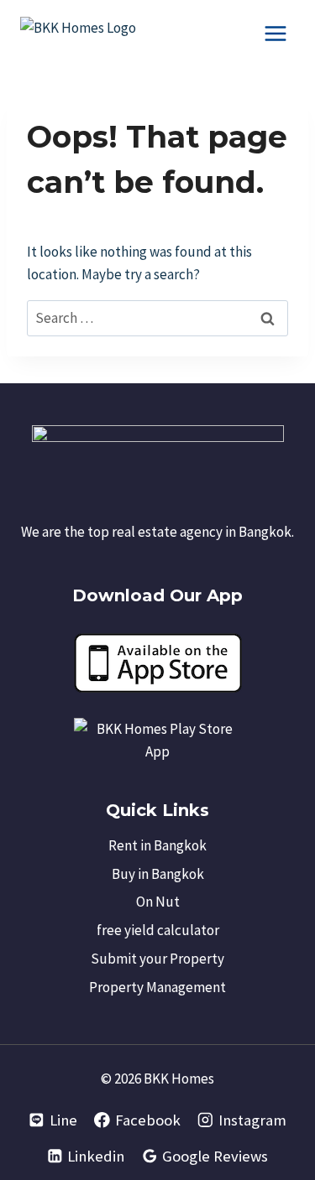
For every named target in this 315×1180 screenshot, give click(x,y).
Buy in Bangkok (158, 874)
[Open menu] (275, 33)
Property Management (157, 987)
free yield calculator (158, 930)
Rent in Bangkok (157, 845)
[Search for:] (157, 318)
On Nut (158, 901)
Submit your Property (157, 958)
